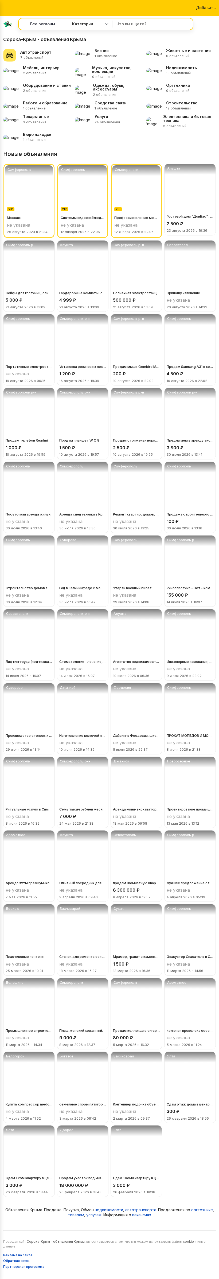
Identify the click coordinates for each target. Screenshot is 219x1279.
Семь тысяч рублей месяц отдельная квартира (82, 809)
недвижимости (109, 1209)
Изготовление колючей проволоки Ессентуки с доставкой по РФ (82, 736)
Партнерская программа (23, 1267)
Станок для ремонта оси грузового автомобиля (82, 957)
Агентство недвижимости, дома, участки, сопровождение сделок (136, 662)
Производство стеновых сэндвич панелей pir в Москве (29, 736)
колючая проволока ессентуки (190, 1031)
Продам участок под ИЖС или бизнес (82, 1178)
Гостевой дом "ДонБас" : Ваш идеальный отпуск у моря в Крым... (190, 216)
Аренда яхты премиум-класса (29, 883)
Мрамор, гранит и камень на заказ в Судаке (136, 957)
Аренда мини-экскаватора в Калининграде (136, 809)
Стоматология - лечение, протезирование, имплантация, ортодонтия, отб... (82, 662)
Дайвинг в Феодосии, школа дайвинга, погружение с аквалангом (136, 736)
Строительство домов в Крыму (29, 588)
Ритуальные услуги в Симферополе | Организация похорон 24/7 (29, 809)
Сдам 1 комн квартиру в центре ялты (136, 1178)
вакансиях (141, 1215)
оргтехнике (202, 1209)
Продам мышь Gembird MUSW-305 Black (136, 367)
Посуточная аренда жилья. (28, 514)
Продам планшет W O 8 (79, 440)
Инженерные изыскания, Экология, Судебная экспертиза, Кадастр (190, 662)
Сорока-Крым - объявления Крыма (56, 1241)
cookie (188, 1241)
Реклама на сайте (18, 1255)
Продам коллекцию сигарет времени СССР (136, 1031)
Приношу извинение (183, 293)
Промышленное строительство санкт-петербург (29, 1031)
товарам (76, 1215)
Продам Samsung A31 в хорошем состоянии (190, 367)
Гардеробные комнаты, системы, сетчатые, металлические (82, 293)
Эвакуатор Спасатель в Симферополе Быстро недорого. (190, 957)
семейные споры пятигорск (82, 1104)
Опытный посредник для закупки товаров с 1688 (82, 883)
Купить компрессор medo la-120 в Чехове (29, 1104)
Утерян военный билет (132, 588)
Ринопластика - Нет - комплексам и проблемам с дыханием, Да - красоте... (190, 588)
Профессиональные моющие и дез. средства (136, 218)
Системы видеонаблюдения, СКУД (83, 218)
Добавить (205, 7)
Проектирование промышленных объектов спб (190, 809)
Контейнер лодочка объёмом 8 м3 (136, 1104)
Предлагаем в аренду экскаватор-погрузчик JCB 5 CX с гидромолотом (190, 440)
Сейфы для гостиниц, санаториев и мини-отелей (29, 293)
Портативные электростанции (29, 367)
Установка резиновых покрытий (82, 367)
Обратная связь (16, 1261)
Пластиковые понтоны (25, 957)
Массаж (14, 218)
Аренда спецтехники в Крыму (82, 514)
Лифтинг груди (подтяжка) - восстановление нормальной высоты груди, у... (29, 662)
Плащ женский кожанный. (81, 1031)
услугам (93, 1215)
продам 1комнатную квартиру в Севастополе (136, 883)
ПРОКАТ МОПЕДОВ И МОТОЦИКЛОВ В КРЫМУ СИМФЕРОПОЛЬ (190, 736)
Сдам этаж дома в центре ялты (190, 1104)
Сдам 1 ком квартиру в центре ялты (29, 1178)
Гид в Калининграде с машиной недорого (82, 588)
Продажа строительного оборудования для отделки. (190, 514)
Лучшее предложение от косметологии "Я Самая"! (190, 883)
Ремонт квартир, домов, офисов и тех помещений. (136, 514)
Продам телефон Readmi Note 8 (29, 440)
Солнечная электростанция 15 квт (136, 293)
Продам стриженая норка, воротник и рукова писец (136, 440)
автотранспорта (140, 1209)
